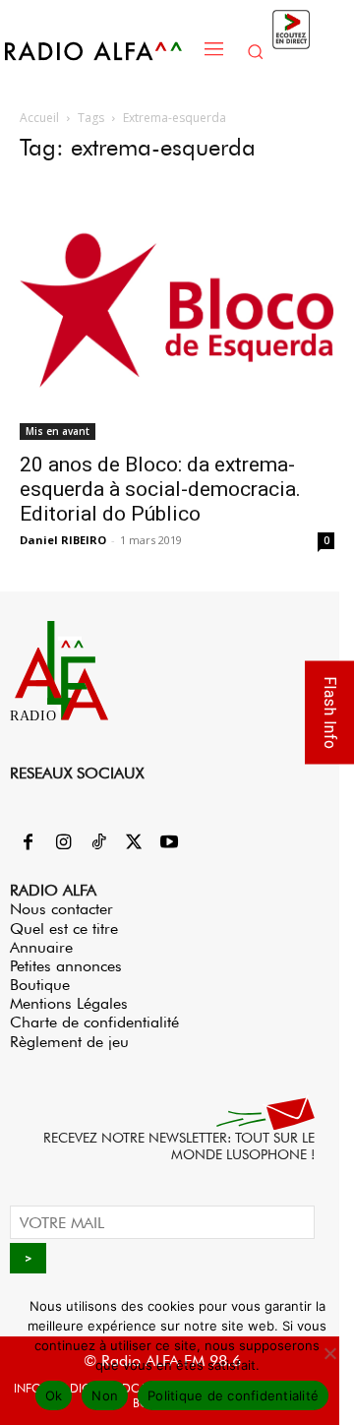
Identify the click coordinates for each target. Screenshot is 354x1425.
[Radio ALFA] (99, 50)
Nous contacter (61, 908)
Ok (54, 1395)
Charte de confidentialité (94, 1022)
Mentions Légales (69, 1003)
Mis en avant (57, 431)
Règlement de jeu (69, 1041)
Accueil (39, 117)
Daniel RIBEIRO (63, 539)
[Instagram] (63, 843)
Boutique (40, 984)
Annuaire (41, 947)
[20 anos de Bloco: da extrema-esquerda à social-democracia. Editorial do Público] (177, 311)
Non (104, 1395)
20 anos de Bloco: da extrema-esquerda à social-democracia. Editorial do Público (160, 489)
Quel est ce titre (64, 928)
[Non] (329, 1353)
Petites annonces (66, 966)
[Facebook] (27, 843)
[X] (133, 843)
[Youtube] (169, 843)
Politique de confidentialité (233, 1395)
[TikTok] (98, 843)
